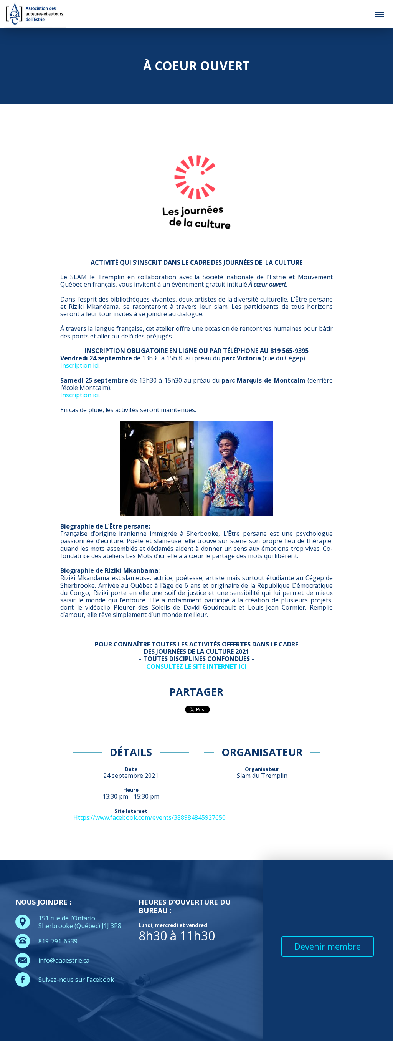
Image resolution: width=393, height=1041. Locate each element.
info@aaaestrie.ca (63, 960)
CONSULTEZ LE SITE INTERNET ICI (196, 666)
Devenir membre (327, 946)
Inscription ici (79, 365)
